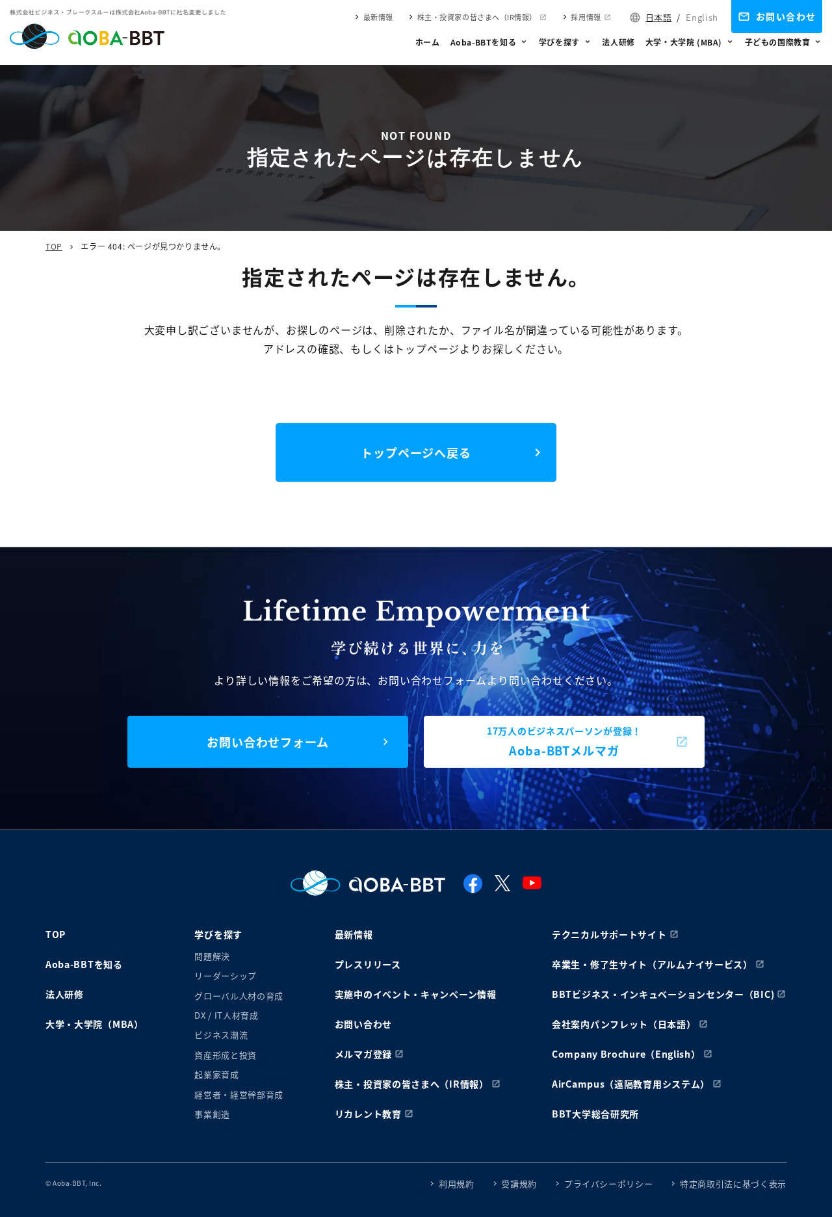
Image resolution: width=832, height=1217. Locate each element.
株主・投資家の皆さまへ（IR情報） (477, 17)
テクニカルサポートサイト (609, 934)
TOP (54, 246)
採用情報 (586, 17)
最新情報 (378, 17)
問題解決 (212, 956)
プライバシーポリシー (608, 1183)
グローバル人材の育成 (238, 995)
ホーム (427, 41)
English (702, 17)
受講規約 (519, 1183)
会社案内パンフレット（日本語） (624, 1023)
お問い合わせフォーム (268, 741)
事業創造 (212, 1114)
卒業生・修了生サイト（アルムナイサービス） (652, 964)
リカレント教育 (368, 1113)
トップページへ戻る (416, 452)
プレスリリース (368, 964)
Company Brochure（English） (626, 1053)
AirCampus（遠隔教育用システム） (631, 1083)
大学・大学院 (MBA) (683, 41)
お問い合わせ (786, 16)
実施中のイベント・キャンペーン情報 (416, 994)
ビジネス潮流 (221, 1034)
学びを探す (559, 41)
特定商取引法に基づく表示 (733, 1183)
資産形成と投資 (225, 1055)
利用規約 (456, 1183)
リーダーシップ (225, 975)
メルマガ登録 (363, 1053)
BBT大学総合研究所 (595, 1113)
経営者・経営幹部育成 (238, 1094)
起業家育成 (216, 1074)
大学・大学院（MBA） (95, 1023)
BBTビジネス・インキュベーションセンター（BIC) (663, 994)
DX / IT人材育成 (226, 1015)
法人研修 (618, 41)
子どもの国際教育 (778, 41)
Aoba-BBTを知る (483, 41)
